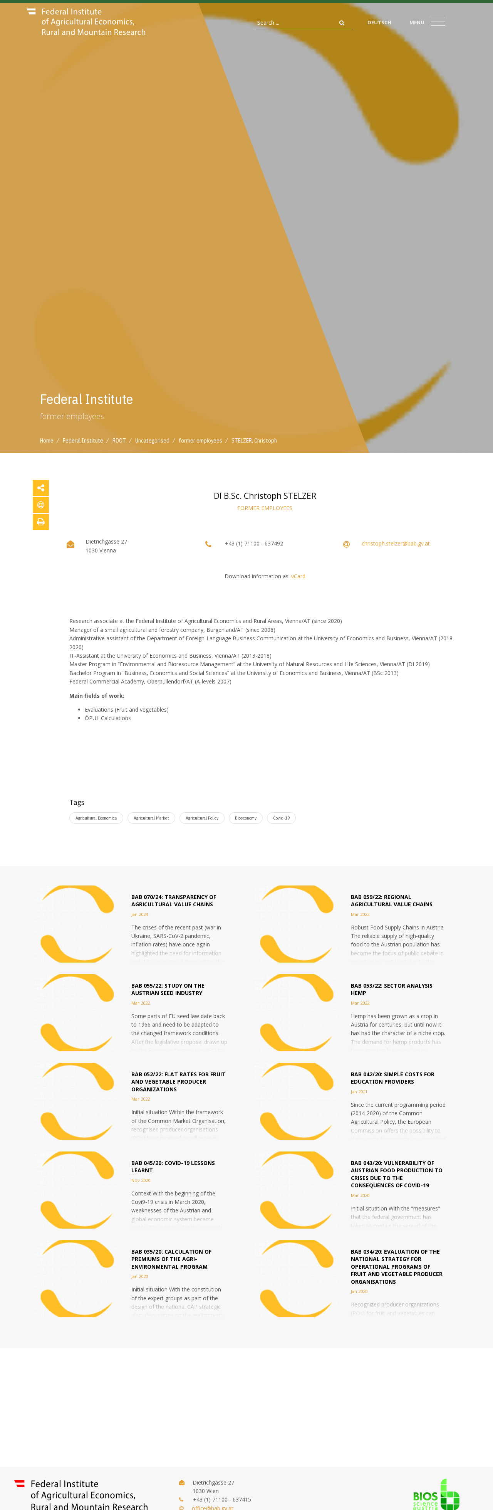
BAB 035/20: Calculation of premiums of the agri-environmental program (171, 1259)
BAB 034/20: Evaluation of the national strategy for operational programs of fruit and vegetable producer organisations (397, 1266)
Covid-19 (281, 818)
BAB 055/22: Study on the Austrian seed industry (168, 989)
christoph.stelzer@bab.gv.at (396, 543)
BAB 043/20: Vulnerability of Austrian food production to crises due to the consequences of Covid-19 (397, 1174)
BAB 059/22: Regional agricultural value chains (392, 900)
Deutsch (379, 22)
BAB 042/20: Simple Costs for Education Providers (392, 1078)
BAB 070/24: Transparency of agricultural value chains (173, 900)
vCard (298, 576)
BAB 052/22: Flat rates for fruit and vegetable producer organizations (178, 1082)
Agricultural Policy (202, 818)
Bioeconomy (246, 818)
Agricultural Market (151, 818)
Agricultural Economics (96, 818)
